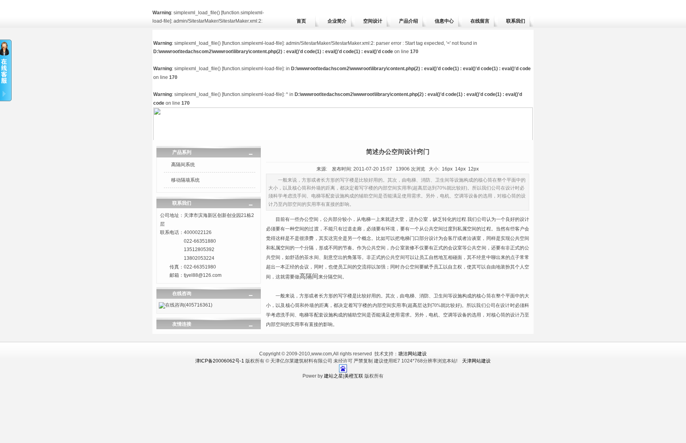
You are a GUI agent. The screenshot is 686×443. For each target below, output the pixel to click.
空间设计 (372, 21)
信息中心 (444, 21)
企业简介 (337, 21)
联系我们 (515, 21)
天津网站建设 (476, 361)
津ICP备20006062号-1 (219, 361)
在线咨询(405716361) (188, 305)
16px (447, 169)
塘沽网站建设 (412, 354)
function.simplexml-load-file (252, 43)
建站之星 (333, 376)
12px (473, 169)
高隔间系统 (183, 164)
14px (460, 169)
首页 (301, 21)
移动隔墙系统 (185, 180)
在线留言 (479, 21)
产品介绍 (408, 21)
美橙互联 (353, 376)
